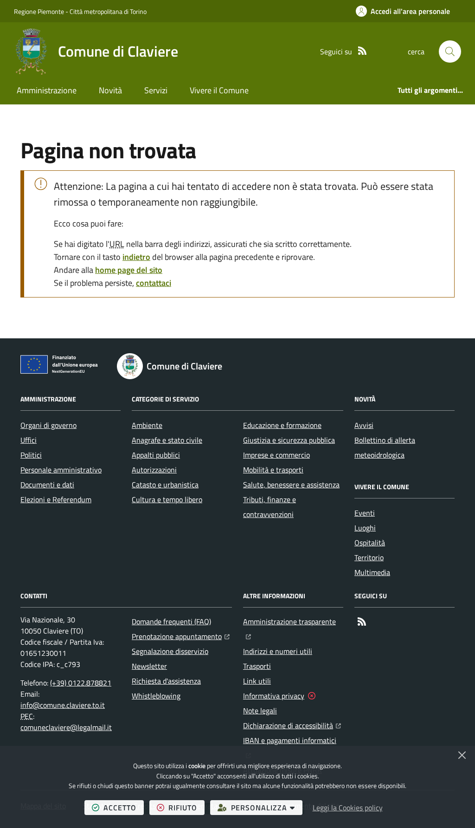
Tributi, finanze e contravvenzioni (269, 507)
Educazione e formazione (282, 425)
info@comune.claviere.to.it (62, 705)
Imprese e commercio (276, 454)
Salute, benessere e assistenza (291, 484)
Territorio (369, 557)
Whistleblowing (156, 695)
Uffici (28, 440)
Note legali (260, 710)
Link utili (257, 680)
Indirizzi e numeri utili (277, 651)
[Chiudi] (462, 755)
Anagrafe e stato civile (167, 440)
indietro (136, 257)
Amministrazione (47, 90)
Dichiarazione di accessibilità (292, 725)
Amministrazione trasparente (293, 621)
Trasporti (257, 666)
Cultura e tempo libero (167, 499)
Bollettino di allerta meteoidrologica (384, 447)
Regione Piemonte (39, 11)
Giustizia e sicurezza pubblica (289, 440)
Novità (110, 90)
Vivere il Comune (219, 90)
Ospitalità (369, 542)
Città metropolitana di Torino (108, 11)
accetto (123, 807)
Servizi (155, 90)
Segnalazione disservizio (170, 651)
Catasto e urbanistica (165, 484)
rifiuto (186, 807)
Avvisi (363, 425)
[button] (450, 51)
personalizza (266, 807)
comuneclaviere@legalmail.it (66, 727)
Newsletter (149, 666)
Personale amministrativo (61, 469)
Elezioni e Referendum (55, 499)
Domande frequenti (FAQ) (171, 621)
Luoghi (365, 527)
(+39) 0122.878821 (80, 682)
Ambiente (147, 425)
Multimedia (372, 572)
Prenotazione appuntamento (181, 636)
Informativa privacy (273, 695)
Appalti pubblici (156, 454)
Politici (31, 454)
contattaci (153, 283)
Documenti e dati (47, 484)
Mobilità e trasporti (273, 469)
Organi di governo (48, 425)
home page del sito (128, 270)
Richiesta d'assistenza (166, 680)
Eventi (364, 512)
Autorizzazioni (154, 469)
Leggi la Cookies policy (348, 807)
